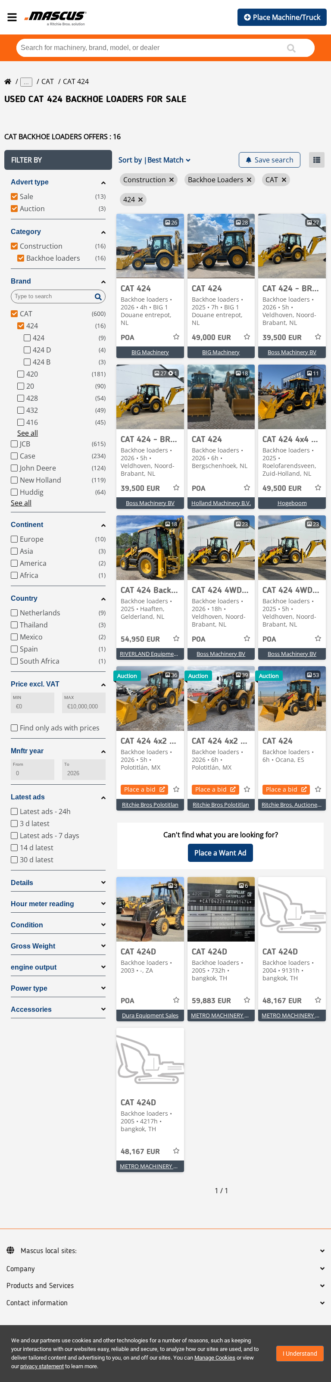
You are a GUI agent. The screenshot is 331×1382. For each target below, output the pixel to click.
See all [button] (27, 433)
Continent (27, 524)
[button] (58, 160)
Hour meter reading (42, 904)
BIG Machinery (150, 352)
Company (20, 1269)
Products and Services (40, 1286)
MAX (69, 697)
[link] (150, 246)
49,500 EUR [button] (282, 489)
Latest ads (28, 797)
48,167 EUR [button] (282, 1001)
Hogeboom (292, 503)
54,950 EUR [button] (140, 639)
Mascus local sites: (49, 1251)
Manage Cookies (214, 1357)
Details (22, 882)
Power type (29, 988)
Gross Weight (33, 946)
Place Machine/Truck (286, 17)
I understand (300, 1353)
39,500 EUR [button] (282, 338)
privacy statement (42, 1366)
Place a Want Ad (220, 853)
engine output (33, 967)
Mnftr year (27, 751)
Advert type (30, 182)
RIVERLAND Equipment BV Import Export (172, 654)
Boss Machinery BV (292, 352)
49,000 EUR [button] (211, 338)
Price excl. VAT (35, 684)
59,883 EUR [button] (211, 1001)
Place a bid (140, 789)
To (66, 764)
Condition (27, 925)
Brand (21, 281)
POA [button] (127, 338)
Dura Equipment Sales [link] (150, 1015)
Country (24, 598)
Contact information (37, 1303)
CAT (47, 81)
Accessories (31, 1009)
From (18, 764)
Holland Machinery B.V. (221, 503)
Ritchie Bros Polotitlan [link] (150, 804)
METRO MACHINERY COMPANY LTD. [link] (237, 1015)
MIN (17, 697)
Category (26, 231)
